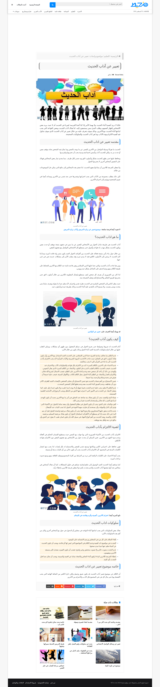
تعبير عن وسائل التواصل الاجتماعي (108, 644)
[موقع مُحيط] (139, 5)
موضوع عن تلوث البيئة (112, 666)
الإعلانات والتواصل (18, 683)
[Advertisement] (80, 32)
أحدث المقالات (21, 5)
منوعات (16, 11)
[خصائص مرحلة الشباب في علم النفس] (52, 656)
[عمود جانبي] (12, 5)
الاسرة (80, 11)
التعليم (73, 11)
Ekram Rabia (119, 75)
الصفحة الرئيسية (34, 5)
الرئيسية (115, 56)
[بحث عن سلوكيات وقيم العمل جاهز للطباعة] (80, 635)
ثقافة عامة (58, 11)
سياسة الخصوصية (43, 683)
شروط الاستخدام (30, 683)
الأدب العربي (38, 11)
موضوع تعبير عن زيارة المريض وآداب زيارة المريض (82, 229)
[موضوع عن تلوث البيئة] (108, 656)
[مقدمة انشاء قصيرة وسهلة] (80, 613)
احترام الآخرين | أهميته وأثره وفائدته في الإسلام (91, 515)
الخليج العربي (48, 11)
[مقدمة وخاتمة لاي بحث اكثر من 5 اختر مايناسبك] (108, 613)
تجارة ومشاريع (26, 11)
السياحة (66, 11)
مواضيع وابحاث (96, 56)
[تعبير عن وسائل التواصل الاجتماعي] (108, 635)
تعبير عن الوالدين (94, 332)
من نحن (52, 683)
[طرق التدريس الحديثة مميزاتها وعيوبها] (52, 635)
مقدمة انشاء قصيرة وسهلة (83, 622)
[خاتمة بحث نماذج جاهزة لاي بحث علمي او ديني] (52, 613)
